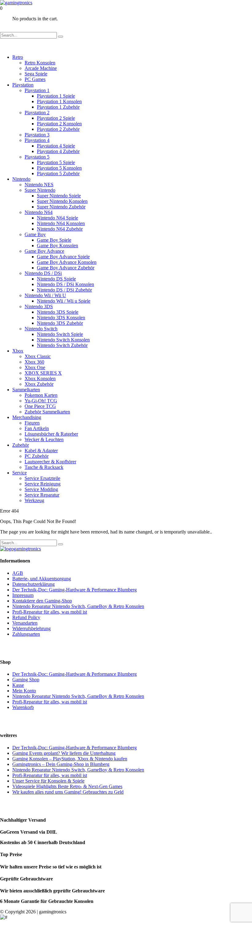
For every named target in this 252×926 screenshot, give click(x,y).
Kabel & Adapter (41, 450)
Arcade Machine (41, 68)
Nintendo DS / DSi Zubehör (64, 289)
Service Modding (41, 489)
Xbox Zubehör (39, 384)
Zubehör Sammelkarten (47, 411)
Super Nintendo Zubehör (61, 206)
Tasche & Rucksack (44, 467)
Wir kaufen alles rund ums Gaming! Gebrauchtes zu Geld (68, 792)
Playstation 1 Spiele (56, 96)
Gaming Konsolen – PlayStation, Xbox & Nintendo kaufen (69, 758)
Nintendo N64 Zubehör (60, 229)
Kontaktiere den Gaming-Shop (42, 600)
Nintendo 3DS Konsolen (61, 317)
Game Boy (35, 234)
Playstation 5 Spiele (56, 162)
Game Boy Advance (44, 251)
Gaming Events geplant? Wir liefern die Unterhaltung (64, 753)
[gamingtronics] (16, 2)
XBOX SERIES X (43, 373)
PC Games (35, 79)
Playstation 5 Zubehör (58, 173)
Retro (17, 57)
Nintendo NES (39, 184)
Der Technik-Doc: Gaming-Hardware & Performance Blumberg (74, 589)
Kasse (18, 685)
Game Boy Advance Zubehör (65, 267)
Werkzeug (34, 500)
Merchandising (26, 417)
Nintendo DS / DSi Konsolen (65, 284)
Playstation (22, 84)
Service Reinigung (43, 483)
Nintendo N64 (39, 212)
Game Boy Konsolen (57, 245)
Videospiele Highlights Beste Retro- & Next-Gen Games (67, 786)
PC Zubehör (37, 456)
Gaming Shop (25, 679)
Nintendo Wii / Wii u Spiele (63, 301)
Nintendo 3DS (39, 306)
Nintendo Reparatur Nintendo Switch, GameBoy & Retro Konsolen (78, 606)
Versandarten (24, 623)
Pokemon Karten (41, 395)
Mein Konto (24, 690)
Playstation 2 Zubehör (58, 129)
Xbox (17, 350)
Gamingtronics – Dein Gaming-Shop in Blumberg (60, 764)
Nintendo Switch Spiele (60, 334)
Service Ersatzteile (42, 478)
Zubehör (20, 445)
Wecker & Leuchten (44, 439)
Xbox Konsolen (40, 378)
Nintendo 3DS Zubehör (60, 323)
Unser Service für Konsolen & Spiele (48, 780)
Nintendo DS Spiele (56, 278)
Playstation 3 (37, 134)
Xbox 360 (34, 361)
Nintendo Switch (41, 328)
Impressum (22, 595)
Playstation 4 (37, 140)
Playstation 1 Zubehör (58, 107)
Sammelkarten (26, 389)
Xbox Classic (38, 356)
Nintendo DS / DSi (43, 273)
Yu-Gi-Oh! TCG (41, 400)
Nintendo (21, 179)
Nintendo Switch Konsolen (63, 339)
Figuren (32, 422)
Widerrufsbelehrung (31, 628)
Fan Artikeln (37, 428)
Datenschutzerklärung (33, 584)
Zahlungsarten (26, 634)
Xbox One (35, 367)
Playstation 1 (37, 90)
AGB (17, 573)
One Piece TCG (40, 406)
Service (19, 472)
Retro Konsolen (40, 62)
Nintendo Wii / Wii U (45, 295)
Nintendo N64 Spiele (57, 217)
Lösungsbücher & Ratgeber (51, 434)
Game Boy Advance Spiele (63, 256)
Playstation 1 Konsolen (59, 101)
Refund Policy (26, 617)
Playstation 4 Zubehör (58, 151)
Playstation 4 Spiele (56, 145)
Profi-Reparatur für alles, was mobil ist (49, 611)
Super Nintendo (40, 190)
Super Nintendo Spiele (59, 195)
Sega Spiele (36, 73)
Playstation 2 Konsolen (59, 123)
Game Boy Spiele (54, 240)
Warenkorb (23, 707)
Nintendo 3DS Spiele (57, 312)
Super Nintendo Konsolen (62, 201)
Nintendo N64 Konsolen (61, 223)
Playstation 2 (37, 112)
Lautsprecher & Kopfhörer (50, 461)
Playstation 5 (37, 156)
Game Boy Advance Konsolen (66, 262)
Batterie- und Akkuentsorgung (41, 578)
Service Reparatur (42, 494)
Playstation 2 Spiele (56, 118)
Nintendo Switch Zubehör (62, 345)
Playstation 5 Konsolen (59, 168)
